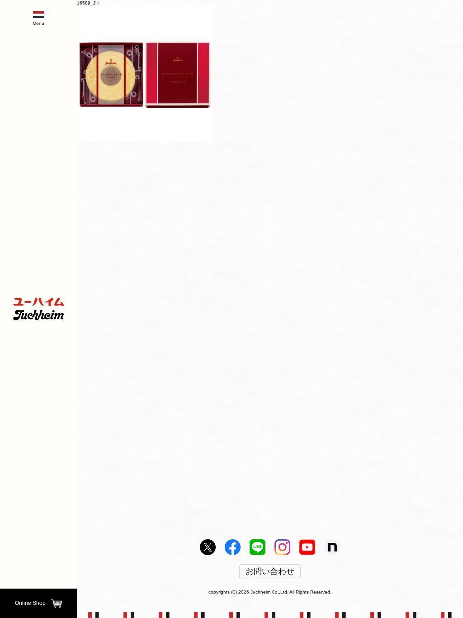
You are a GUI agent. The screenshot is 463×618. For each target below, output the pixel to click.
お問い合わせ (270, 571)
